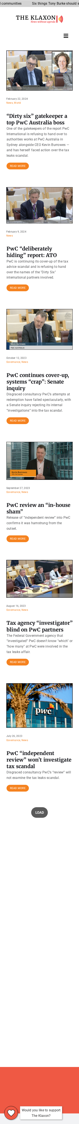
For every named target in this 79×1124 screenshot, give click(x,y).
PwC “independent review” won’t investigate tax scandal (39, 760)
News (9, 102)
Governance (13, 362)
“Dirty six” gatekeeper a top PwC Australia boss (37, 119)
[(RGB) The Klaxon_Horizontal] (39, 17)
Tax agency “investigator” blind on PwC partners (40, 626)
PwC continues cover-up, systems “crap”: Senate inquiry (38, 382)
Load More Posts (39, 812)
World (17, 102)
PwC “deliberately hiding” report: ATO (32, 252)
